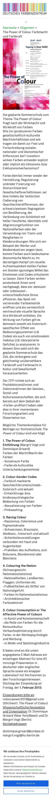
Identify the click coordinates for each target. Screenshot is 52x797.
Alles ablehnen (26, 791)
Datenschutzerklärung (32, 770)
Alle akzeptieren (26, 783)
